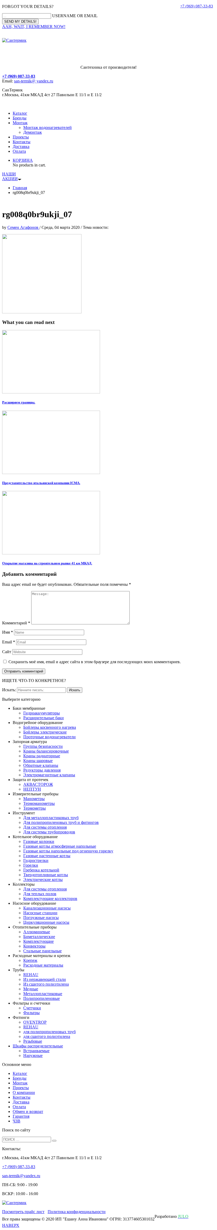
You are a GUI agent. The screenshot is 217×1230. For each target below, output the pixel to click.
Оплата (19, 151)
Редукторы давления (42, 770)
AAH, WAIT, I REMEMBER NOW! (33, 26)
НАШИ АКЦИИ (10, 176)
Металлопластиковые (42, 993)
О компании (24, 1092)
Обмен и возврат (28, 1111)
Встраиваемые (36, 1050)
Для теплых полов (39, 894)
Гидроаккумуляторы (41, 713)
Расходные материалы (43, 965)
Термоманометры (39, 803)
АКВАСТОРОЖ (38, 784)
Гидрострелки (35, 860)
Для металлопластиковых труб (51, 817)
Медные (30, 989)
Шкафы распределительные (38, 1046)
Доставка (21, 146)
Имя (7, 632)
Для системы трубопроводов (49, 832)
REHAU (30, 974)
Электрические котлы (43, 879)
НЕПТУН (32, 789)
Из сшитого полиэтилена (46, 984)
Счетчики (32, 1008)
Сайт (6, 651)
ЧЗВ (16, 1121)
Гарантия (21, 1116)
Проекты (21, 137)
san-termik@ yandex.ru (33, 81)
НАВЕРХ (10, 1225)
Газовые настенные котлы (46, 855)
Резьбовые (32, 1041)
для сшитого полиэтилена (46, 1036)
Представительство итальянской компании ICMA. (41, 483)
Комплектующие (38, 941)
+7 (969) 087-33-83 (196, 6)
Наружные (33, 1055)
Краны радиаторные (41, 756)
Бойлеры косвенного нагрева (49, 727)
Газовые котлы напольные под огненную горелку (68, 851)
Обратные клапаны (40, 765)
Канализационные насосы (47, 908)
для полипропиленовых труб (49, 1031)
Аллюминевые (36, 932)
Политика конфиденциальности (77, 1211)
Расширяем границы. (18, 402)
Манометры (34, 798)
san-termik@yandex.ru (21, 1175)
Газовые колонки (38, 841)
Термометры (34, 808)
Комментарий (16, 623)
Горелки (30, 865)
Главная (20, 187)
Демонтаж (32, 132)
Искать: (9, 690)
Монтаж (20, 122)
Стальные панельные (42, 951)
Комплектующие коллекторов (50, 898)
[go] (54, 1140)
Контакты (21, 142)
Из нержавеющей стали (44, 979)
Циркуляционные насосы (46, 922)
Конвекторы (34, 946)
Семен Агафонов (23, 227)
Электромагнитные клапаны (49, 775)
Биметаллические (39, 936)
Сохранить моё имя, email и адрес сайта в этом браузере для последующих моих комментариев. (94, 662)
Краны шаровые (38, 760)
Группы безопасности (43, 746)
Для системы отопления (45, 827)
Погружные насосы (41, 917)
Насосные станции (40, 913)
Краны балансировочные (46, 751)
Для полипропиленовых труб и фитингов (61, 822)
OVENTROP (35, 1022)
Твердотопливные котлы (45, 874)
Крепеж (30, 960)
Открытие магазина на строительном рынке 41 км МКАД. (47, 563)
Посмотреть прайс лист (23, 1211)
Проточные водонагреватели (49, 737)
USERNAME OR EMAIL (75, 15)
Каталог (20, 113)
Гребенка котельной (41, 870)
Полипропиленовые (41, 998)
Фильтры (31, 1012)
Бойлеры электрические (45, 732)
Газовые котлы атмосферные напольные (59, 846)
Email (8, 642)
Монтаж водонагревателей (47, 127)
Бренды (19, 118)
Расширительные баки (43, 718)
